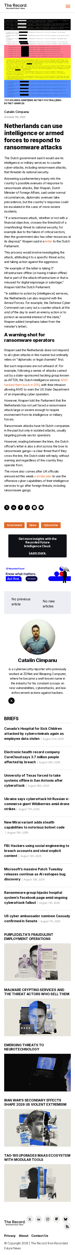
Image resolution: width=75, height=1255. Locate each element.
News (32, 525)
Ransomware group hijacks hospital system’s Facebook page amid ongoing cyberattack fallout (35, 897)
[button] (68, 6)
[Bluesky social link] (65, 1219)
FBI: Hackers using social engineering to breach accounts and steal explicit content (36, 851)
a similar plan (42, 476)
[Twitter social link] (29, 1219)
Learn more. (37, 553)
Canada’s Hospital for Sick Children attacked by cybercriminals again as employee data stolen (34, 733)
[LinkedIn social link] (38, 1219)
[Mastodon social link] (56, 1219)
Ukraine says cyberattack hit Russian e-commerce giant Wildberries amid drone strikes (36, 804)
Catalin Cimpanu (16, 112)
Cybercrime (51, 525)
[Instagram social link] (47, 1219)
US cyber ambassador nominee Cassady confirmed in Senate (37, 918)
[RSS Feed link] (67, 1226)
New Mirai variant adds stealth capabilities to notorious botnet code (34, 827)
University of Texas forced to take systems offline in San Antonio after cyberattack (33, 780)
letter (48, 241)
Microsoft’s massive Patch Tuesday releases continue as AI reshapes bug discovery (34, 874)
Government (14, 525)
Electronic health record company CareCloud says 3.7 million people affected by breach (32, 757)
